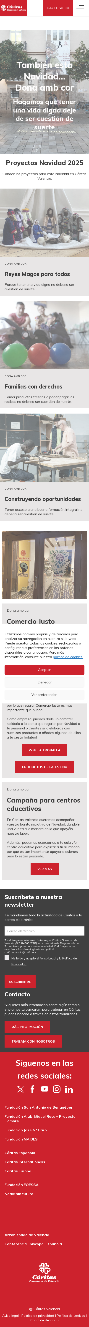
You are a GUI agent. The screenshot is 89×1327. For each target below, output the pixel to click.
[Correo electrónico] (44, 931)
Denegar (45, 682)
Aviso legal (10, 1316)
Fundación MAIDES (21, 1139)
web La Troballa (44, 750)
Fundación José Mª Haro (26, 1130)
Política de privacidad (37, 1316)
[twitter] (20, 1089)
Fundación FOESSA (22, 1184)
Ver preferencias (44, 695)
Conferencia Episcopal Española (33, 1244)
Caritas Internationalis (25, 1162)
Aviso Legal (48, 958)
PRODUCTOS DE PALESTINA (44, 767)
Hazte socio (58, 8)
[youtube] (44, 1089)
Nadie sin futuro (19, 1193)
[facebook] (32, 1089)
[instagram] (56, 1089)
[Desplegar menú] (81, 8)
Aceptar (44, 669)
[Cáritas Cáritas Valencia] (13, 8)
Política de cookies (71, 1316)
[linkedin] (68, 1089)
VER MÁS (44, 869)
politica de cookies (68, 657)
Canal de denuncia (44, 1320)
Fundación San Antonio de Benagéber (39, 1107)
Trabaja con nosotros (33, 1041)
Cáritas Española (20, 1153)
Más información (27, 1027)
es (20, 952)
